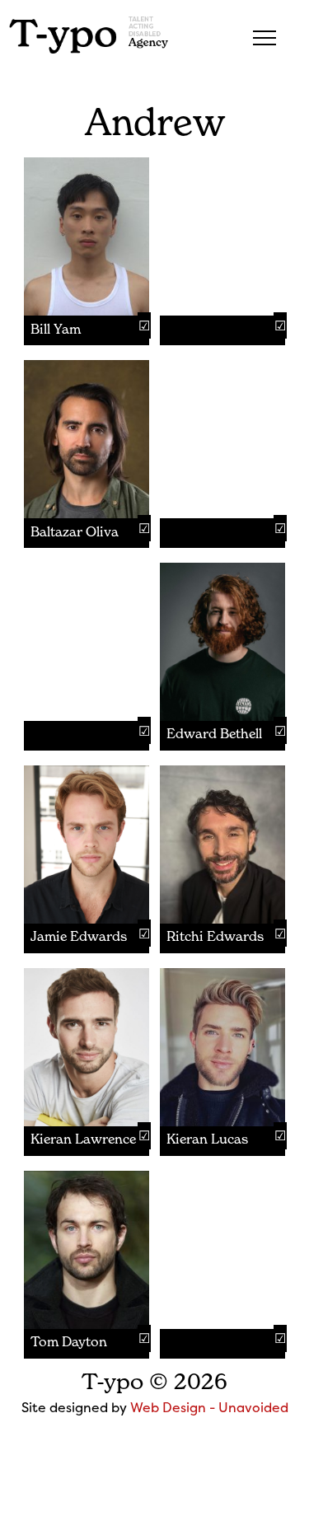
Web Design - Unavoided (209, 1407)
